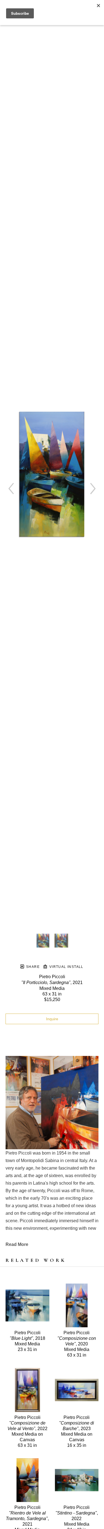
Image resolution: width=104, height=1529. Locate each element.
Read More (17, 1244)
